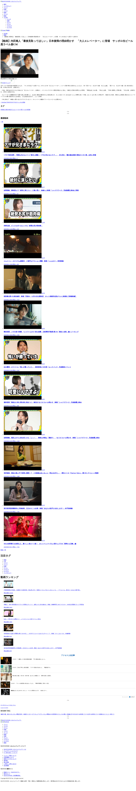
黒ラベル (23, 109)
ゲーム (9, 24)
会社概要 (6, 765)
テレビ (9, 22)
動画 (5, 16)
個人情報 (6, 762)
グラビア (9, 25)
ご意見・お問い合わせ (10, 764)
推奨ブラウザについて (10, 759)
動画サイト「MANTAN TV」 (12, 772)
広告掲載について (9, 757)
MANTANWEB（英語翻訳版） (12, 775)
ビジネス (9, 27)
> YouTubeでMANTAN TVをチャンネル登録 (13, 102)
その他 (6, 17)
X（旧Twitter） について (10, 752)
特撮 (5, 9)
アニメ (6, 7)
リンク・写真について (10, 755)
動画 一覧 (3, 550)
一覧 (2, 121)
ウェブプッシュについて (11, 751)
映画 (5, 12)
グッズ (6, 14)
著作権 (6, 760)
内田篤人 (3, 109)
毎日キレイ (7, 774)
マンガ (9, 19)
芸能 (8, 21)
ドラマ (6, 11)
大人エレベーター (16, 109)
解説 (5, 4)
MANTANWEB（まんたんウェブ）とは (15, 749)
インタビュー (7, 6)
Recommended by (125, 696)
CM (27, 109)
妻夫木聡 (8, 109)
